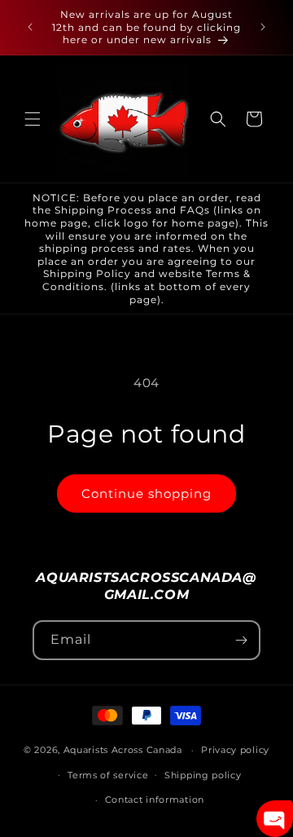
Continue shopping (146, 493)
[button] (32, 119)
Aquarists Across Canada (122, 750)
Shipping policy (203, 775)
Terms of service (108, 775)
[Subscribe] (241, 640)
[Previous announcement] (30, 27)
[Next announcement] (263, 27)
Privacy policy (235, 750)
